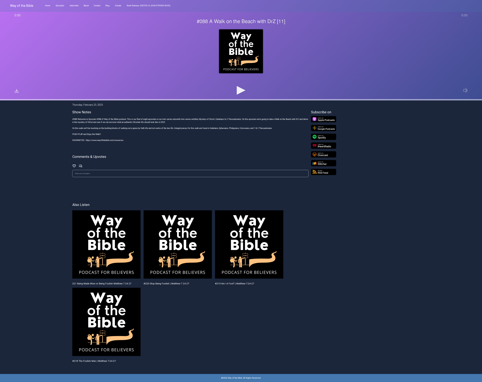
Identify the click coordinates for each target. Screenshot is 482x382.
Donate (118, 5)
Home (47, 5)
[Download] (16, 91)
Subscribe (74, 5)
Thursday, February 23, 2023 (87, 104)
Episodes (60, 5)
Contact (97, 5)
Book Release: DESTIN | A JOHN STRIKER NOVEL (149, 5)
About (86, 5)
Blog (107, 5)
